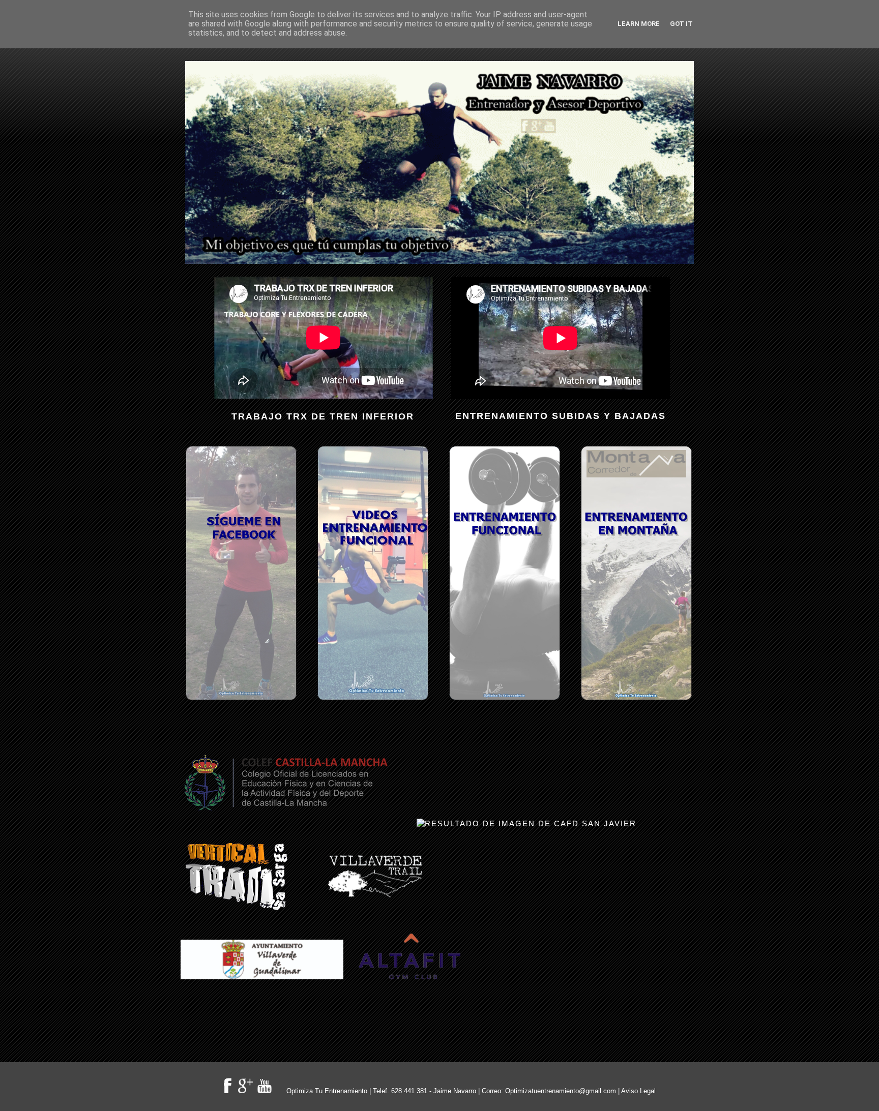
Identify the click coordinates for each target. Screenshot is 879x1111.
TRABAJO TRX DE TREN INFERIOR (322, 416)
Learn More (639, 23)
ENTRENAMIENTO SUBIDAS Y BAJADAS (560, 416)
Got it (681, 23)
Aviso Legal (638, 1091)
